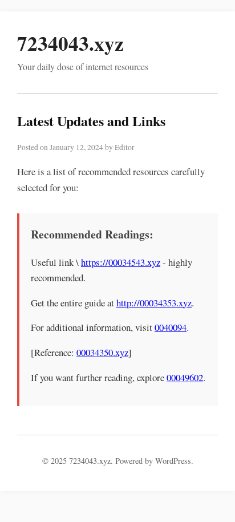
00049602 (185, 377)
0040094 (171, 327)
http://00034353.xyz (154, 302)
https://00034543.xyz (120, 262)
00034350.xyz (102, 352)
